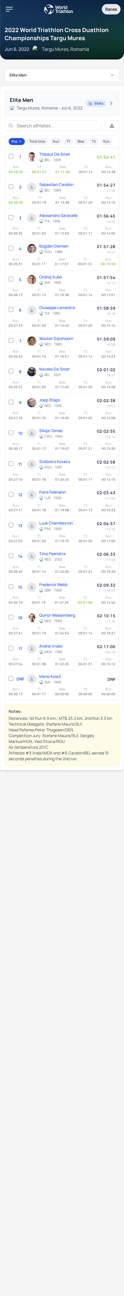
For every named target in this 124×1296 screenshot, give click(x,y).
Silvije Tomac (51, 430)
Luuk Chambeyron (56, 523)
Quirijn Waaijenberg (57, 615)
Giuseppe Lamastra (57, 307)
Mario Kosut (50, 676)
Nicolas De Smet (54, 369)
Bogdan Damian (53, 246)
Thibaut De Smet (54, 154)
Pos (14, 141)
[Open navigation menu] (9, 9)
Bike (81, 141)
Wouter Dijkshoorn (56, 338)
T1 (68, 141)
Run (56, 141)
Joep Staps (49, 400)
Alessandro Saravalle (58, 215)
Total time (37, 141)
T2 (94, 141)
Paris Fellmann (52, 492)
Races (111, 9)
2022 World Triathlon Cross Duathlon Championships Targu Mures (57, 34)
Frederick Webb (53, 584)
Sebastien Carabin (56, 184)
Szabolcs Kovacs (54, 461)
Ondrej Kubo (50, 277)
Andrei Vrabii (50, 646)
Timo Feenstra (52, 553)
